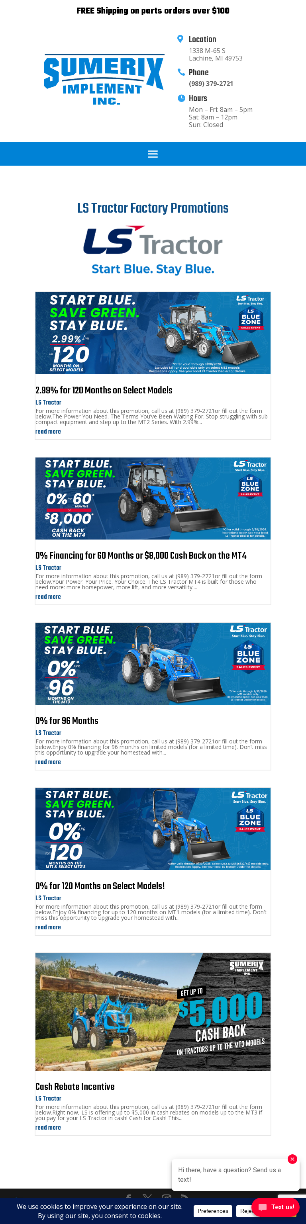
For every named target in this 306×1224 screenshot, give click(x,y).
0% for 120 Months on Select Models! (100, 886)
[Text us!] (275, 1208)
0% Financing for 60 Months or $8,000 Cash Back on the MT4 (141, 556)
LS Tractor (48, 402)
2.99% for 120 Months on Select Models (104, 391)
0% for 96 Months (66, 721)
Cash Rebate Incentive (75, 1087)
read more (48, 431)
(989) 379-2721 (211, 83)
